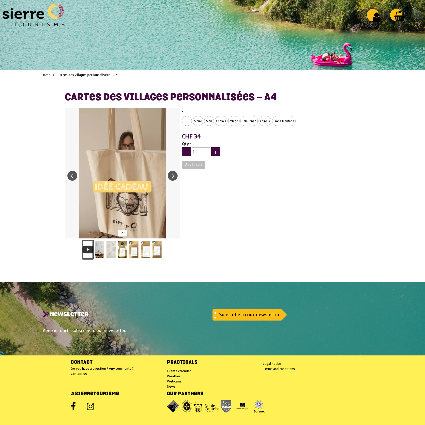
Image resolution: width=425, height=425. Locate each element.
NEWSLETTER (69, 315)
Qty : (186, 144)
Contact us (79, 374)
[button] (400, 16)
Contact (82, 362)
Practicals (182, 362)
